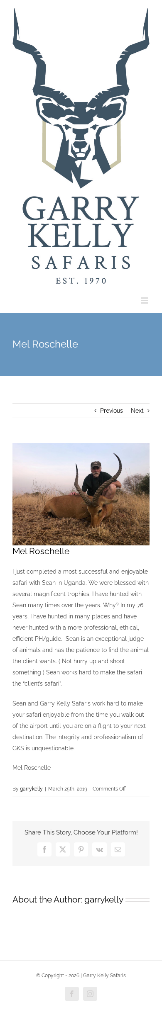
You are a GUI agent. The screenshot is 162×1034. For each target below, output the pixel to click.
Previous (111, 410)
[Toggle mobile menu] (145, 300)
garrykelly (31, 789)
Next (137, 410)
